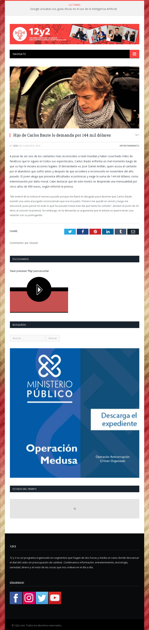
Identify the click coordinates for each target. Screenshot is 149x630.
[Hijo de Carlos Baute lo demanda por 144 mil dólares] (74, 98)
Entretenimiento (129, 145)
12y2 (15, 145)
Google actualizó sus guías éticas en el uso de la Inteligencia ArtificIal (73, 9)
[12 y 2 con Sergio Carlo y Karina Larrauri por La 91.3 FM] (74, 33)
